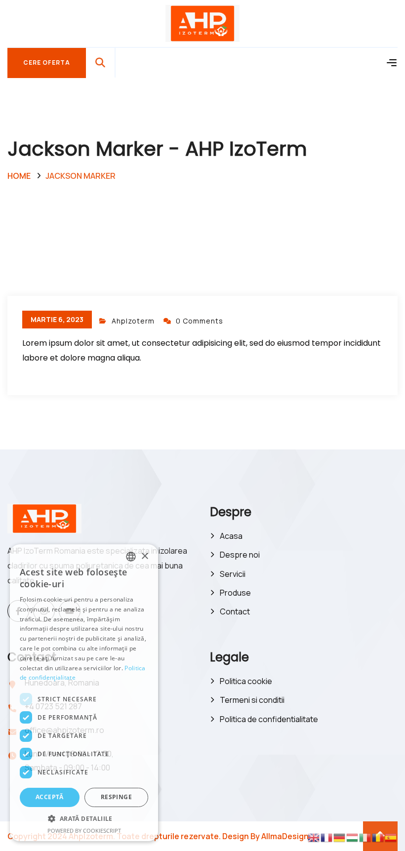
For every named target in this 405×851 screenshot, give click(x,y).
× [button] (144, 556)
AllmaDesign (285, 836)
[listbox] (131, 557)
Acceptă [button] (50, 797)
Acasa (231, 535)
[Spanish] (391, 837)
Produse (235, 592)
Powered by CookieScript (84, 830)
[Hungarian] (352, 837)
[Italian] (365, 837)
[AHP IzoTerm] (202, 22)
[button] (84, 818)
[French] (327, 837)
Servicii (232, 573)
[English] (314, 837)
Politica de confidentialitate (269, 719)
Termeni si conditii (252, 699)
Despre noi (240, 554)
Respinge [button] (116, 797)
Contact (235, 611)
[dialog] (84, 692)
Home (19, 175)
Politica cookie (246, 681)
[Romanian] (378, 837)
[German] (339, 837)
